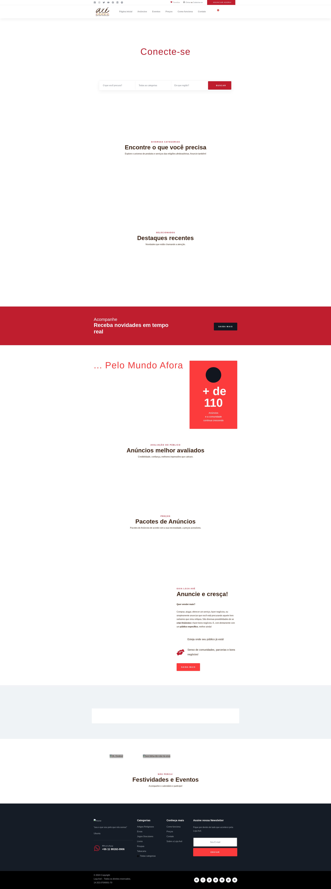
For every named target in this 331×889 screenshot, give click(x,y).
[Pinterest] (215, 880)
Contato (202, 11)
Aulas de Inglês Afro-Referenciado (113, 272)
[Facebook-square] (196, 880)
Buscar (220, 85)
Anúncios (142, 11)
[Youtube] (221, 880)
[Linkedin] (228, 880)
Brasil (105, 281)
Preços (169, 11)
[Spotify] (234, 880)
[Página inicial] (102, 11)
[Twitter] (209, 880)
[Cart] (217, 12)
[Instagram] (202, 880)
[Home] (97, 821)
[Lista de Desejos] (237, 257)
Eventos (156, 11)
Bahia (99, 281)
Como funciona (185, 11)
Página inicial (125, 11)
